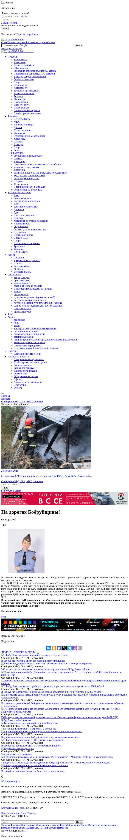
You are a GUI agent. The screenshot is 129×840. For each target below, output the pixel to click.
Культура (18, 144)
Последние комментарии (27, 353)
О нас (4, 42)
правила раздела (22, 311)
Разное (17, 150)
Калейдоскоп (21, 102)
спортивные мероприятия (28, 345)
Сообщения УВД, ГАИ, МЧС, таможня (34, 73)
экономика (19, 170)
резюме (18, 263)
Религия (18, 96)
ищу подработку (22, 266)
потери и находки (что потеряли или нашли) (38, 302)
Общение (13, 351)
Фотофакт (13, 116)
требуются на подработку (27, 260)
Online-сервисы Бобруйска (28, 189)
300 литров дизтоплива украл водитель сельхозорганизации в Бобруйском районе (45, 669)
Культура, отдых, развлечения (30, 76)
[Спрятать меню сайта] (2, 819)
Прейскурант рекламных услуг (30, 362)
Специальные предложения (29, 359)
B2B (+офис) (21, 252)
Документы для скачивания (28, 382)
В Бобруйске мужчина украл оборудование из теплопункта (33, 660)
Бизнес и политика (24, 79)
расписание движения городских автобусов (37, 164)
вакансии (19, 257)
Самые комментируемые (27, 110)
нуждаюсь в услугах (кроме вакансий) (34, 297)
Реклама (31, 813)
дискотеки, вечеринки (26, 331)
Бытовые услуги (22, 198)
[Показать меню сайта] (2, 393)
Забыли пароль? (9, 22)
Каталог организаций (19, 192)
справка (18, 158)
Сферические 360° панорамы (29, 186)
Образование (21, 85)
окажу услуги (21, 294)
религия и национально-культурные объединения (40, 172)
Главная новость (22, 365)
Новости (12, 56)
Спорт (17, 82)
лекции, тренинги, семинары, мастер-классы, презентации (45, 339)
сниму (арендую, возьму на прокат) (33, 288)
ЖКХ (17, 121)
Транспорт (19, 246)
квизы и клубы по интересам (29, 342)
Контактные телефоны (13, 808)
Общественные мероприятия (29, 136)
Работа (11, 254)
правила (18, 269)
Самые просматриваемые (27, 113)
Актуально (19, 62)
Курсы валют (20, 827)
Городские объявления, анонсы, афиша (35, 70)
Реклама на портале (36, 42)
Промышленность (23, 235)
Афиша (11, 317)
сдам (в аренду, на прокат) (28, 286)
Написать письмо (16, 42)
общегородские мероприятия (29, 334)
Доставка (19, 209)
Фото (10, 314)
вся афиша (19, 319)
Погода (36, 827)
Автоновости (21, 87)
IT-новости (20, 99)
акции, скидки (21, 277)
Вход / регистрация (11, 48)
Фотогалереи (21, 184)
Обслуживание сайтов (26, 376)
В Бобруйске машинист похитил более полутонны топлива (33, 771)
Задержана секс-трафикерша (16, 754)
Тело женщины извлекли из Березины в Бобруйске (28, 728)
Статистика (20, 385)
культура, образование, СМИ (29, 175)
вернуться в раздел (11, 490)
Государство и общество (27, 201)
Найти (5, 488)
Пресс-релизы (21, 107)
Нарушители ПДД (24, 124)
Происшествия (22, 130)
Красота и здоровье (24, 215)
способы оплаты (22, 271)
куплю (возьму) (22, 283)
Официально (21, 68)
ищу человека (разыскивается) (30, 300)
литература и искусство (26, 178)
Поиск (79, 45)
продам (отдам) (22, 280)
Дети (16, 203)
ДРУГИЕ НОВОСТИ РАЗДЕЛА (18, 652)
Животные (19, 133)
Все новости (20, 59)
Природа (18, 141)
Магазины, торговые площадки (31, 220)
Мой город (19, 138)
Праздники (20, 232)
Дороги (18, 127)
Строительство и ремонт (27, 243)
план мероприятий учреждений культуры (36, 348)
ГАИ (3, 617)
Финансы (19, 249)
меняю (17, 291)
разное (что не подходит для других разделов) (38, 305)
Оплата (51, 42)
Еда (16, 212)
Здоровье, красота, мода (26, 90)
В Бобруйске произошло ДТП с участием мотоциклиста (31, 745)
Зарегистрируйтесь (27, 34)
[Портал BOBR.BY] (12, 39)
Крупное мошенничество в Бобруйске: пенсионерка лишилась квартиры (40, 737)
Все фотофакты (22, 119)
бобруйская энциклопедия (28, 155)
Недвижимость (22, 223)
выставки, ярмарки (24, 336)
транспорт (19, 161)
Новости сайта (22, 104)
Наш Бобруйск (15, 153)
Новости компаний (24, 93)
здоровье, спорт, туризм (26, 167)
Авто (16, 195)
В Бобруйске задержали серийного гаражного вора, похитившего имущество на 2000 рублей (51, 692)
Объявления (14, 274)
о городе (18, 181)
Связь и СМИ (21, 237)
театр (17, 325)
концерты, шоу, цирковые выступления (35, 328)
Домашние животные (25, 206)
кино (16, 322)
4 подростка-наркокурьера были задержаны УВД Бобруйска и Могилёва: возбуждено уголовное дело (55, 762)
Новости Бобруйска (24, 65)
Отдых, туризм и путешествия (30, 229)
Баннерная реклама (24, 368)
